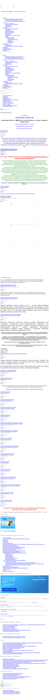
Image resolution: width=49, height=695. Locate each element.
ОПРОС (7, 36)
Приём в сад (5, 47)
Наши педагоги (8, 26)
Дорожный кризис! (7, 98)
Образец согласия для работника (9, 678)
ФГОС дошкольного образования (9, 667)
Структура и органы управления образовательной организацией (16, 538)
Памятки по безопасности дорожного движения (10, 315)
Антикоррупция (6, 48)
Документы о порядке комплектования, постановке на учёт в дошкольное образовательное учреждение (24, 624)
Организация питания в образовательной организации (14, 550)
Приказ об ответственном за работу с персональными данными (16, 676)
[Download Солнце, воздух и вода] (5, 468)
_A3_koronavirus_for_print (5, 277)
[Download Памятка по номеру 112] (5, 414)
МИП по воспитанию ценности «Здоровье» (14, 46)
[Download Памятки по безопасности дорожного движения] (10, 314)
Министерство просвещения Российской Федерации (13, 647)
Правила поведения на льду (6, 379)
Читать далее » (45, 598)
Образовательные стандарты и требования (11, 551)
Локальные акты (11, 38)
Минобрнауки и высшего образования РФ (11, 648)
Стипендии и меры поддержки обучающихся (12, 548)
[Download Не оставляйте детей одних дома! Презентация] (10, 484)
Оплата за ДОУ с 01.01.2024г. (9, 626)
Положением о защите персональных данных (12, 673)
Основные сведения (7, 537)
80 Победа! (5, 50)
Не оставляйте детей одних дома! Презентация (10, 485)
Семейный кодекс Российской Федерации (11, 666)
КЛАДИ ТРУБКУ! (6, 100)
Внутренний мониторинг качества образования (15, 21)
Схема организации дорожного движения (24, 126)
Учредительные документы (8, 690)
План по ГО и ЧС (4, 131)
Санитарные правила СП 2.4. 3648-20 (10, 665)
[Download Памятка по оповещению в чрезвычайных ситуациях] (11, 422)
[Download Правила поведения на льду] (6, 377)
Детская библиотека (9, 30)
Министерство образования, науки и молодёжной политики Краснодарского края (19, 646)
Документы (5, 539)
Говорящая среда (8, 555)
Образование (5, 540)
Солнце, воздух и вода (5, 470)
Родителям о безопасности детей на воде (8, 298)
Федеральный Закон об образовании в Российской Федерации (15, 668)
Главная (4, 17)
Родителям (5, 27)
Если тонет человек (4, 462)
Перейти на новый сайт (8, 649)
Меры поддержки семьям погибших (10, 625)
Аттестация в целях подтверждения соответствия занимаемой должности (20, 562)
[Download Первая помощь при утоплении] (7, 453)
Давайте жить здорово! (7, 106)
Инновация (5, 43)
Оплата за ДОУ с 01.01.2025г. (9, 627)
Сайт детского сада (7, 565)
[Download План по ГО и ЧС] (4, 130)
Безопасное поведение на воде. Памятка (8, 431)
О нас (4, 22)
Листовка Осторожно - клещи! (6, 493)
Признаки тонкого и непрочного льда (8, 150)
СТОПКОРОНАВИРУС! (8, 651)
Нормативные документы (13, 39)
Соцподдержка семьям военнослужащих (11, 631)
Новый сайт (5, 96)
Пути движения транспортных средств (24, 128)
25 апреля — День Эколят (8, 103)
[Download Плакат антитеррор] (4, 185)
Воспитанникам (11, 41)
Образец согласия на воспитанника (10, 675)
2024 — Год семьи (6, 104)
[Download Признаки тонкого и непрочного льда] (9, 148)
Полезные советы (8, 33)
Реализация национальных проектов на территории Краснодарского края (18, 650)
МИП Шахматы (8, 44)
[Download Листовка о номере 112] (5, 391)
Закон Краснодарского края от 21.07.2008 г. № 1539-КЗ (14, 637)
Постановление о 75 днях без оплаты (10, 629)
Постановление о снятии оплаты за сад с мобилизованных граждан (16, 630)
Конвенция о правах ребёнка (9, 658)
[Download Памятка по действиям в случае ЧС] (8, 406)
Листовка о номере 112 (5, 392)
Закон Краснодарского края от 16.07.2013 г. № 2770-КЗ (14, 636)
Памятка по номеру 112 (5, 416)
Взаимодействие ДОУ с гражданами (10, 566)
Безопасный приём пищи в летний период (9, 447)
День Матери (5, 97)
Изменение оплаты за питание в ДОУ (10, 99)
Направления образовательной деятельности (14, 19)
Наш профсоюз (8, 25)
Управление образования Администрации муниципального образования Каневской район (21, 652)
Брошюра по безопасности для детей (7, 285)
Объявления (7, 29)
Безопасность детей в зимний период (8, 371)
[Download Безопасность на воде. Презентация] (8, 476)
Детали (1, 136)
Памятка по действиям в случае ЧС (7, 408)
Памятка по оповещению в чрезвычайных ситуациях (11, 423)
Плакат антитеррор (4, 187)
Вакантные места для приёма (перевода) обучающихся (14, 547)
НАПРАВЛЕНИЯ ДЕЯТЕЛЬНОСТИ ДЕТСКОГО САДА (14, 552)
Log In (2, 686)
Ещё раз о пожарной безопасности (10, 105)
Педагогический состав (7, 543)
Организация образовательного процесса (13, 20)
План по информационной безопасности (11, 674)
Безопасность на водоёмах (5, 439)
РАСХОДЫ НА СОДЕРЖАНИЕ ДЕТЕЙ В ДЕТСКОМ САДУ (15, 568)
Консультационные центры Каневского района (12, 644)
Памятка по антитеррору (5, 197)
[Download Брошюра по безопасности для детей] (8, 284)
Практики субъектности (10, 559)
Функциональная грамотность (11, 28)
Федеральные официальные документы (11, 691)
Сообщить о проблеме (9, 589)
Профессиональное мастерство (11, 24)
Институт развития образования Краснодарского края (14, 643)
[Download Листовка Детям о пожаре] (6, 499)
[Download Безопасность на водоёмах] (6, 437)
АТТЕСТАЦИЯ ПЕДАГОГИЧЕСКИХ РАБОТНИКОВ (14, 560)
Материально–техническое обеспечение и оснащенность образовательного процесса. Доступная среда (24, 544)
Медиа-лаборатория (9, 556)
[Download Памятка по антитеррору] (6, 195)
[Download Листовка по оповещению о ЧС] (7, 399)
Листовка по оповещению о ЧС (6, 400)
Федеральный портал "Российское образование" (13, 653)
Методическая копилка (10, 32)
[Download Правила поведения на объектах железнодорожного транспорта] (4, 350)
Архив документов (7, 569)
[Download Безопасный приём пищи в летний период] (9, 445)
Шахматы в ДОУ (8, 553)
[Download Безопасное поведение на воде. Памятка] (9, 430)
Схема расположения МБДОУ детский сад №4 (24, 124)
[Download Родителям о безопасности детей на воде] (9, 297)
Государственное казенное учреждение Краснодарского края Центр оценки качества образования (23, 642)
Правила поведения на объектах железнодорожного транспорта (13, 353)
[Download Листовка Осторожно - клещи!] (7, 492)
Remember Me (8, 686)
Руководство (5, 542)
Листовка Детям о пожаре (5, 501)
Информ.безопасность (9, 37)
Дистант (4, 570)
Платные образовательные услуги (10, 545)
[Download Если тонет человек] (4, 461)
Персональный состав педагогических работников (13, 677)
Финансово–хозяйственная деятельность (11, 546)
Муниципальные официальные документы (11, 692)
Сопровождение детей (7, 49)
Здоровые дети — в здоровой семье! (12, 35)
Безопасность (8, 34)
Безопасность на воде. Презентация (7, 478)
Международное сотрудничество (9, 549)
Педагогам (10, 40)
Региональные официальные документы (11, 693)
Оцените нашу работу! (7, 95)
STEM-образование (9, 557)
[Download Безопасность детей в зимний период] (8, 370)
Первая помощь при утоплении (6, 454)
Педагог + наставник (9, 23)
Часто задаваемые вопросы (8, 571)
